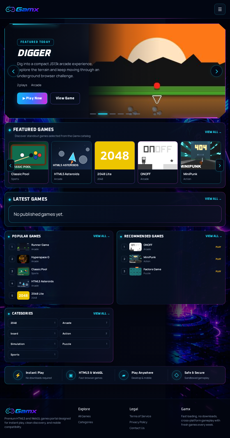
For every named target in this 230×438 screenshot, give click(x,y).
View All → (213, 132)
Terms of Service (140, 416)
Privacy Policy (138, 422)
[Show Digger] (103, 113)
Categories (85, 422)
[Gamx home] (22, 9)
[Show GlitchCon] (93, 113)
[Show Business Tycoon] (129, 113)
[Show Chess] (121, 113)
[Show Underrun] (113, 113)
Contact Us (137, 428)
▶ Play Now (32, 98)
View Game (65, 98)
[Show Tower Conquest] (137, 113)
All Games (84, 416)
